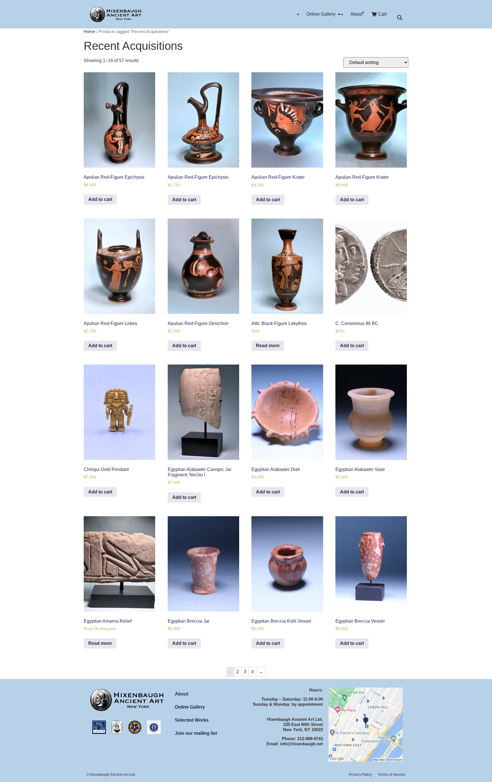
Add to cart (100, 199)
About (181, 694)
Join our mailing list (196, 733)
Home (89, 31)
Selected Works (192, 720)
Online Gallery (190, 707)
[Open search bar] (400, 17)
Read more (268, 345)
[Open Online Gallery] (339, 14)
